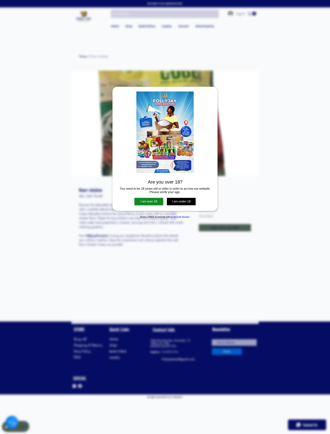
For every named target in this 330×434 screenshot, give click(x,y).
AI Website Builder (180, 217)
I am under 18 (181, 201)
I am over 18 (149, 201)
